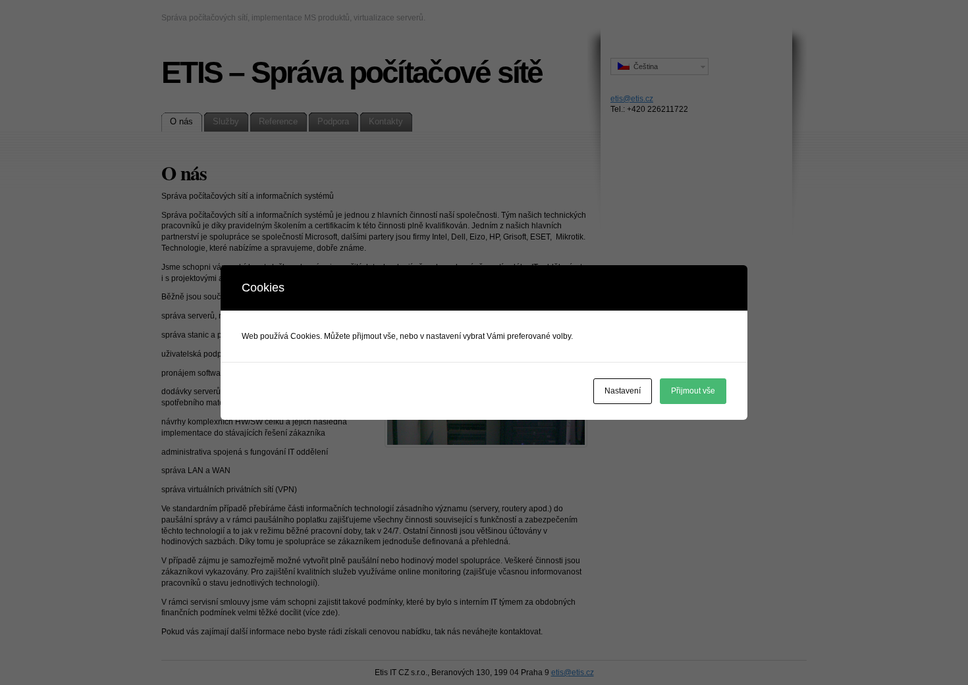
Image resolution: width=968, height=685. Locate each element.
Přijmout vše (693, 390)
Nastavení (623, 390)
